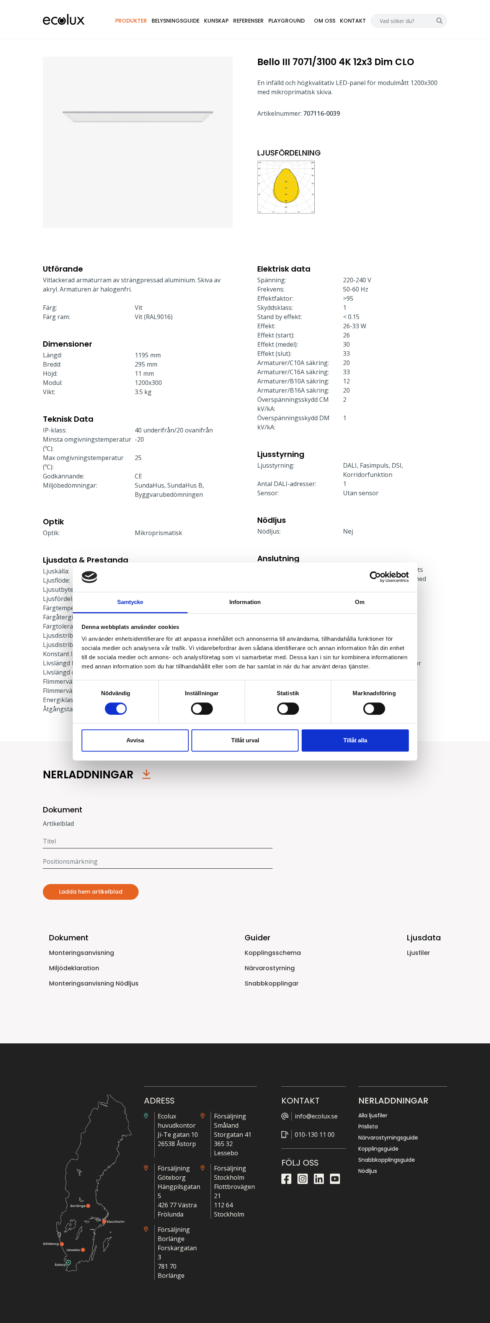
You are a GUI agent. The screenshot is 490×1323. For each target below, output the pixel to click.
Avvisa (135, 740)
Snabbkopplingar (272, 983)
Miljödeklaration (74, 968)
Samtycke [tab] (130, 602)
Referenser (248, 21)
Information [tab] (245, 602)
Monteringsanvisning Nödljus (94, 983)
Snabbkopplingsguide (386, 1160)
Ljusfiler (418, 952)
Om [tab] (359, 602)
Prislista (368, 1126)
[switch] (202, 708)
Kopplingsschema (273, 952)
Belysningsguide (175, 21)
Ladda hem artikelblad (90, 892)
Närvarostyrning (270, 968)
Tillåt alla (355, 740)
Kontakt (353, 21)
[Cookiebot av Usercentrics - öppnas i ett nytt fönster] (375, 577)
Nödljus (367, 1171)
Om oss (324, 21)
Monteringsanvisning (81, 952)
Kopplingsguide (378, 1149)
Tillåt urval (245, 740)
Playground (286, 21)
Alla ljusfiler (372, 1115)
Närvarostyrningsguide (388, 1137)
